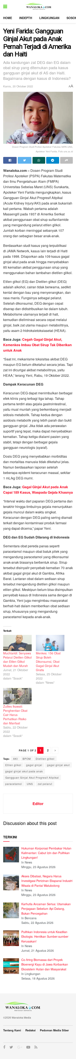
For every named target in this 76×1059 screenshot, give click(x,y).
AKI (15, 758)
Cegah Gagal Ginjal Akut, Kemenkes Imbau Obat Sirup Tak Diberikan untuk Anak (37, 345)
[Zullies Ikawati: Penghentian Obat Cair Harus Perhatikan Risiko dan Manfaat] (17, 696)
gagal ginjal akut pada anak (24, 771)
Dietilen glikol (45, 758)
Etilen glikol (13, 765)
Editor (38, 803)
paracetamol (13, 784)
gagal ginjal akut (58, 765)
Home (7, 18)
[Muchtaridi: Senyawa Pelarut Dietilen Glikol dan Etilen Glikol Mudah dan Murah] (17, 643)
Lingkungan (49, 18)
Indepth (25, 18)
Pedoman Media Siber (54, 1030)
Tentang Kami (12, 1030)
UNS (30, 784)
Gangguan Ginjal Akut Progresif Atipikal (32, 777)
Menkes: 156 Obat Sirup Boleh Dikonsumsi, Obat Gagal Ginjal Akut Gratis (48, 661)
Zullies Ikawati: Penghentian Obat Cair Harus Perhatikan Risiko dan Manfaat (15, 714)
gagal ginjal (34, 765)
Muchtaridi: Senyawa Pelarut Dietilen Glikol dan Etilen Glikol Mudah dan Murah (17, 659)
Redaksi (30, 1030)
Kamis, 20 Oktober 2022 (18, 86)
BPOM (27, 758)
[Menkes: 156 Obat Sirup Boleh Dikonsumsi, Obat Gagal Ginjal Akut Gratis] (50, 643)
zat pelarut (45, 784)
